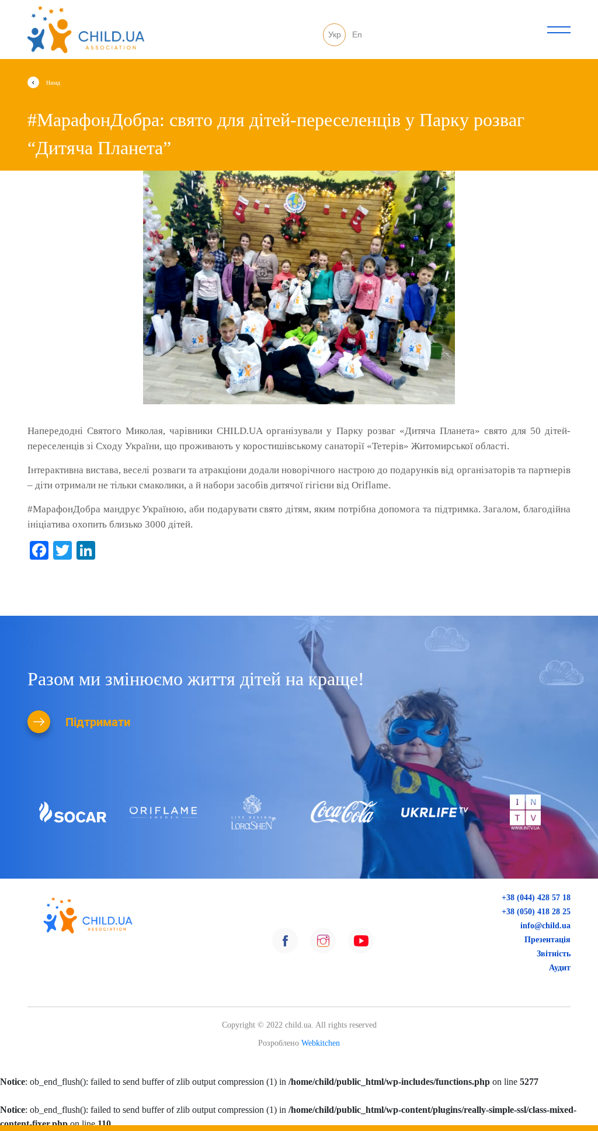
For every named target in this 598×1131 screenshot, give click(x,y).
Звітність (553, 953)
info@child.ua (545, 925)
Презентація (547, 939)
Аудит (559, 967)
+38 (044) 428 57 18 (534, 897)
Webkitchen (320, 1043)
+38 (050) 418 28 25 (534, 911)
